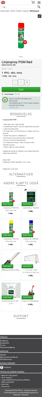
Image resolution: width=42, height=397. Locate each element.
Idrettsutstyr (5, 11)
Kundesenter (4, 343)
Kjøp (21, 89)
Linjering (25, 11)
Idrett (13, 11)
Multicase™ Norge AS (21, 395)
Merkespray (34, 11)
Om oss (2, 345)
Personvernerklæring (7, 347)
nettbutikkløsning (26, 392)
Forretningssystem (10, 392)
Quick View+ (7, 204)
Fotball (18, 11)
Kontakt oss (4, 341)
